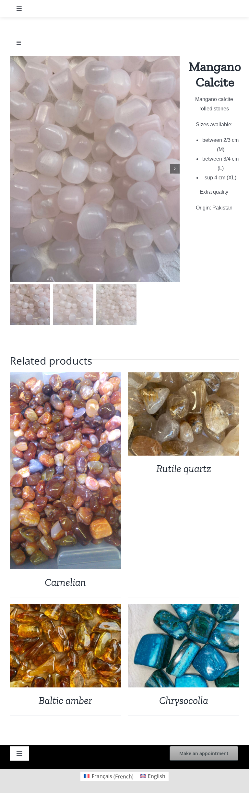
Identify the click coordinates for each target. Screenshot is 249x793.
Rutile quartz (183, 468)
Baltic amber (65, 700)
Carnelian (65, 582)
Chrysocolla (183, 700)
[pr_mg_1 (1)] (95, 169)
